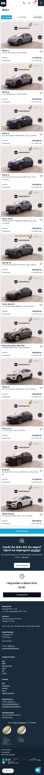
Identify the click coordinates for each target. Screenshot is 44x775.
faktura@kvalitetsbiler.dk (10, 704)
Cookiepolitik (5, 752)
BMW (3, 663)
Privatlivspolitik (6, 750)
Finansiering (6, 686)
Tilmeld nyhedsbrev (8, 693)
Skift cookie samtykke (8, 755)
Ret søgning (6, 17)
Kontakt (4, 688)
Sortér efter (38, 17)
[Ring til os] (24, 3)
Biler (3, 683)
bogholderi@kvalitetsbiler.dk (11, 707)
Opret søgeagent (22, 565)
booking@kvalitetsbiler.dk (10, 648)
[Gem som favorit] (41, 52)
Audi (3, 661)
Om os (4, 691)
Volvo (4, 668)
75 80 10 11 (11, 702)
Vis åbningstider (22, 595)
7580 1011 (11, 646)
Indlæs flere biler (22, 531)
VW (3, 671)
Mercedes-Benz (7, 666)
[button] (29, 3)
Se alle (4, 673)
